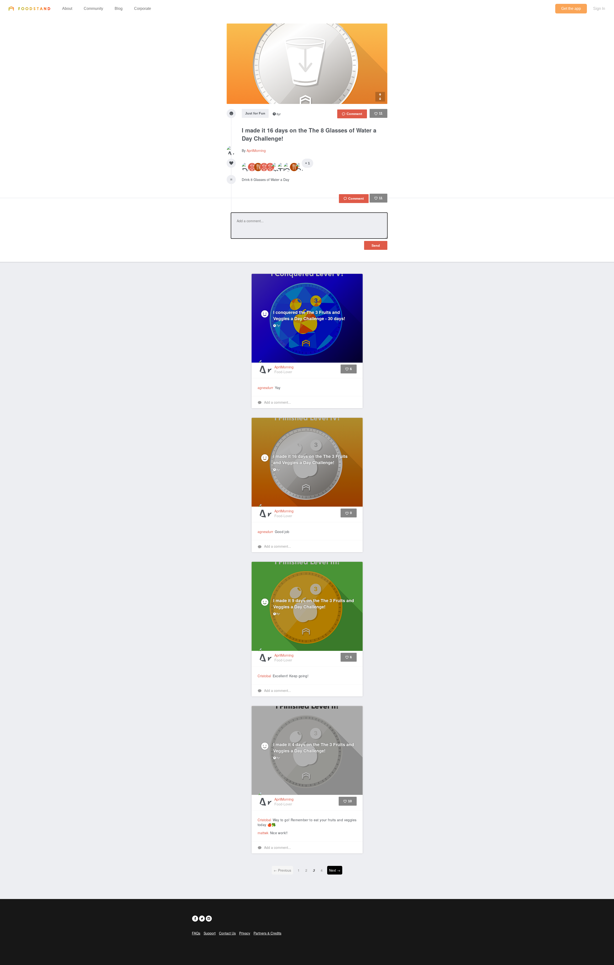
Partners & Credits (267, 933)
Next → (334, 870)
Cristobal (264, 675)
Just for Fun (255, 113)
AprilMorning (256, 150)
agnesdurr (265, 387)
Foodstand (29, 8)
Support (210, 933)
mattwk (263, 832)
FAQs (196, 933)
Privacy (244, 933)
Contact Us (227, 933)
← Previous (282, 870)
